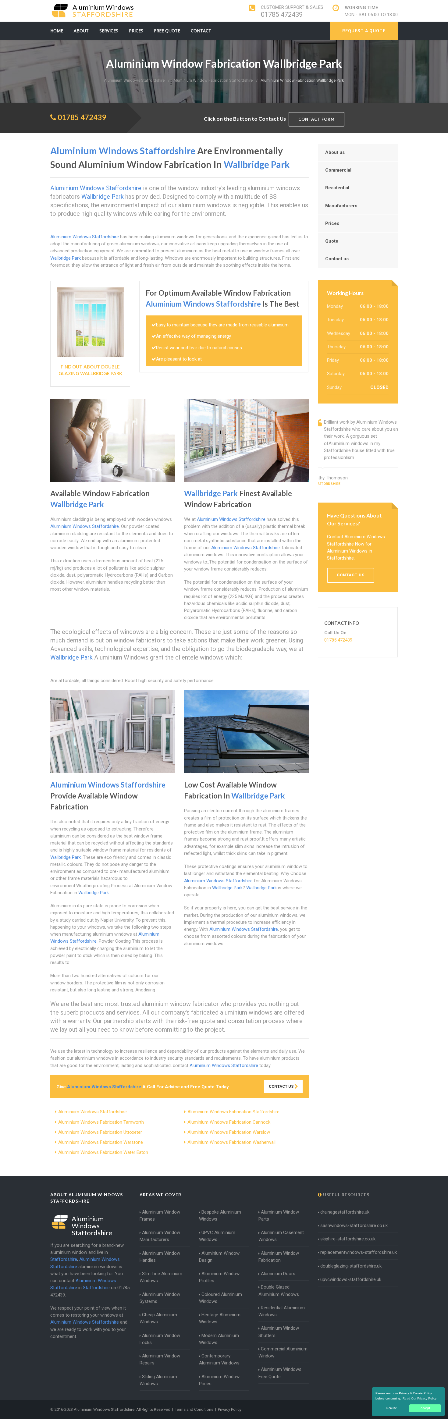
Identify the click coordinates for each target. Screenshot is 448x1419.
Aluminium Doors (278, 1273)
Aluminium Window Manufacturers (160, 1236)
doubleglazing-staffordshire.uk (351, 1266)
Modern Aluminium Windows (219, 1339)
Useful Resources (345, 1194)
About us (335, 152)
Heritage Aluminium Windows (219, 1318)
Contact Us (281, 1086)
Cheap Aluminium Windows (158, 1318)
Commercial (338, 170)
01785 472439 (282, 14)
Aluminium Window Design (219, 1256)
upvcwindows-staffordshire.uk (350, 1279)
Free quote (167, 31)
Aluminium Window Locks (160, 1339)
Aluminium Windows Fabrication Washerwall (231, 1142)
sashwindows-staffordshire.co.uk (354, 1225)
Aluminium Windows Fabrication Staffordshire (233, 1112)
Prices (136, 31)
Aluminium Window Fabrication (278, 1256)
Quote (331, 241)
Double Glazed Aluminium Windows (278, 1290)
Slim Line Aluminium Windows (161, 1277)
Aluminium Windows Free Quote (279, 1373)
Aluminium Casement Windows (281, 1236)
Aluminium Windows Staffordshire (92, 1112)
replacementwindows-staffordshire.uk (358, 1252)
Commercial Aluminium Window (283, 1352)
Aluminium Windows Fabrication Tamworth (101, 1122)
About (81, 31)
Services (108, 31)
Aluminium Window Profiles (219, 1277)
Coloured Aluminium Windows (220, 1298)
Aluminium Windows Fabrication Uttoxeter (100, 1132)
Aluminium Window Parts (278, 1215)
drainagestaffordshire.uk (344, 1212)
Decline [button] (391, 1408)
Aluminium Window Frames (160, 1215)
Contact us (337, 258)
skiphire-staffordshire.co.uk (347, 1239)
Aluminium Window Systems (160, 1298)
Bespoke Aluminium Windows (220, 1215)
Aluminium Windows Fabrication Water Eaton (103, 1152)
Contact (201, 31)
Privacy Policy (229, 1409)
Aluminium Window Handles (160, 1256)
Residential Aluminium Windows (281, 1311)
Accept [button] (425, 1408)
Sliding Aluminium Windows (158, 1380)
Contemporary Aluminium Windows (219, 1359)
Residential (337, 187)
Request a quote (364, 30)
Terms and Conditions (194, 1409)
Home (56, 31)
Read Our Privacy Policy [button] (419, 1398)
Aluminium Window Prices (219, 1380)
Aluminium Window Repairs (160, 1359)
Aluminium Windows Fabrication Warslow (228, 1132)
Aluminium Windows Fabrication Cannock (228, 1122)
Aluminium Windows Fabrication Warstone (100, 1142)
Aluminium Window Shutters (278, 1331)
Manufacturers (341, 205)
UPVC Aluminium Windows (217, 1236)
